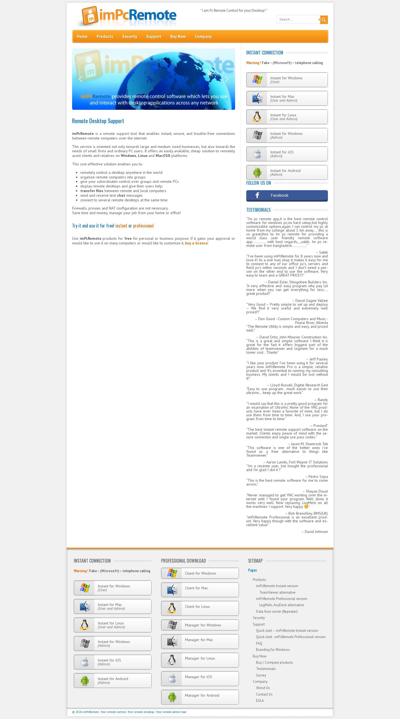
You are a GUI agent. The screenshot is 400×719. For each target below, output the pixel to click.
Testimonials (258, 210)
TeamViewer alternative (277, 592)
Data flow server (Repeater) (277, 611)
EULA (260, 700)
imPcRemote (91, 712)
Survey (261, 675)
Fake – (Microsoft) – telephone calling (292, 62)
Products (105, 36)
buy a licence (196, 243)
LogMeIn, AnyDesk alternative (281, 605)
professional (143, 225)
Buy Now (178, 36)
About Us (263, 687)
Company (203, 36)
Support (153, 36)
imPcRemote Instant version (277, 586)
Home (82, 36)
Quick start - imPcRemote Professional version (291, 637)
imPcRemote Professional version (281, 598)
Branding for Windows (273, 649)
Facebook (279, 195)
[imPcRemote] (124, 25)
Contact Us (264, 694)
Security (129, 36)
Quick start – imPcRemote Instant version (287, 630)
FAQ (259, 643)
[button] (80, 79)
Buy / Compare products (274, 662)
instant (121, 225)
